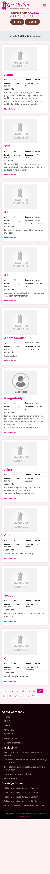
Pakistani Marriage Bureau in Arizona (21, 792)
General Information (13, 742)
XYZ (7, 146)
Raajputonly (13, 398)
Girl (6, 658)
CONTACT (8, 725)
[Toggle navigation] (44, 5)
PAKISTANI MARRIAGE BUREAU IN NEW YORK (24, 805)
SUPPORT (8, 734)
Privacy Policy (25, 816)
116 (27, 696)
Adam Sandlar (15, 338)
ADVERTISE (9, 729)
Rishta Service (10, 778)
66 (10, 696)
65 (4, 696)
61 (23, 691)
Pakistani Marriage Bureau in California (22, 797)
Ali (6, 212)
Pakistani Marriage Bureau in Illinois (20, 801)
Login (34, 22)
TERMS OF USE (10, 738)
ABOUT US (8, 721)
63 (34, 691)
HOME (7, 717)
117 (33, 696)
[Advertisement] (25, 848)
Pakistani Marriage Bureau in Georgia (21, 788)
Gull (7, 535)
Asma (8, 74)
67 (16, 696)
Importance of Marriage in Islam (18, 774)
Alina (8, 469)
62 (28, 691)
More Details (9, 109)
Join (19, 22)
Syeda (8, 595)
